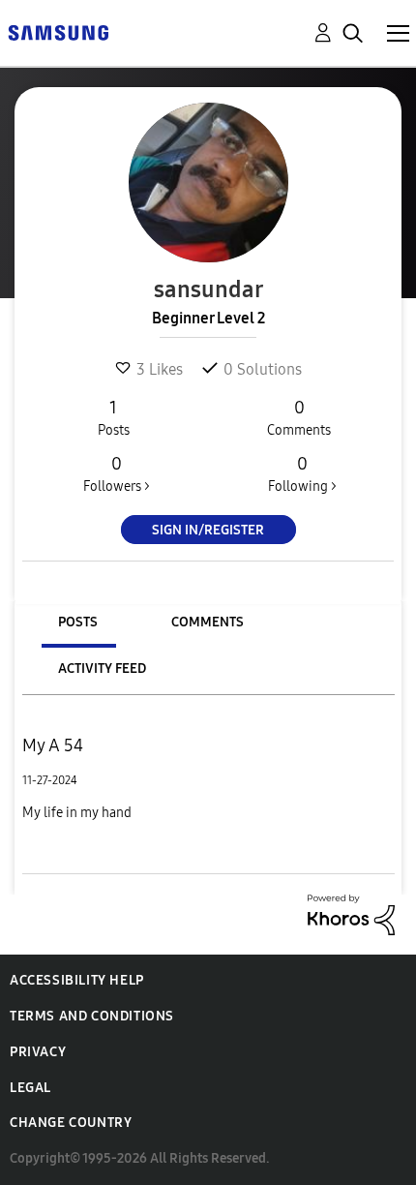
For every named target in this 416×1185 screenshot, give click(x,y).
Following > (302, 474)
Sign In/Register (208, 530)
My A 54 (52, 745)
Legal (30, 1087)
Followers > (116, 474)
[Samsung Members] (58, 31)
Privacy (38, 1052)
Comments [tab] (207, 622)
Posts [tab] (78, 622)
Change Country (71, 1122)
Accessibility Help (77, 980)
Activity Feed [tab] (102, 668)
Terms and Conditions (92, 1016)
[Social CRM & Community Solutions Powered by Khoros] (351, 913)
